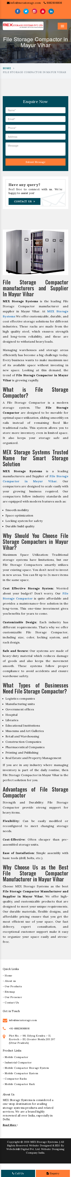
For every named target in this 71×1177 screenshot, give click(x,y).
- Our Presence (12, 997)
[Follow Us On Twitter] (26, 11)
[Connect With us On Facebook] (17, 11)
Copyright (13, 1142)
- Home (7, 975)
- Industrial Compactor (17, 1062)
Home (7, 68)
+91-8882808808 (19, 1028)
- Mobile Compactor (15, 1057)
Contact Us (23, 201)
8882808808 (54, 3)
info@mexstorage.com (25, 3)
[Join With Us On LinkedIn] (51, 11)
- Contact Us (11, 1002)
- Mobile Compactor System (20, 1073)
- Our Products (12, 986)
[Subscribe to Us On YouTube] (43, 11)
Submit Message (36, 162)
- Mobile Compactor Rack (19, 1084)
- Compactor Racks (15, 1078)
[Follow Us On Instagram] (34, 11)
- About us (9, 981)
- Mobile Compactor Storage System (26, 1068)
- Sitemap (9, 991)
